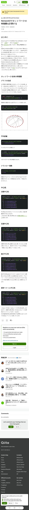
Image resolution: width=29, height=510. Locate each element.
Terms (2, 459)
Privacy (3, 462)
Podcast (3, 492)
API (17, 474)
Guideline (3, 464)
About (2, 457)
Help (2, 471)
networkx (12, 26)
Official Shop (20, 485)
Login (19, 2)
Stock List (8, 5)
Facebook (3, 487)
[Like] (2, 320)
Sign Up (17, 426)
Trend (3, 5)
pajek (6, 42)
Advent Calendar (20, 464)
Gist (13, 67)
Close (16, 503)
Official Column (20, 462)
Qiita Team (19, 480)
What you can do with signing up (10, 340)
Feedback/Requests (5, 469)
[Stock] (6, 320)
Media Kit (3, 467)
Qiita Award (19, 469)
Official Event (22, 5)
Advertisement (4, 474)
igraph (16, 42)
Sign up (10, 503)
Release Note (20, 457)
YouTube (3, 489)
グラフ (7, 26)
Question (15, 5)
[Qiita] (4, 2)
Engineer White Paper (22, 471)
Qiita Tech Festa (20, 467)
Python (3, 26)
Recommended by (12, 357)
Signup (25, 2)
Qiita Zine (19, 482)
